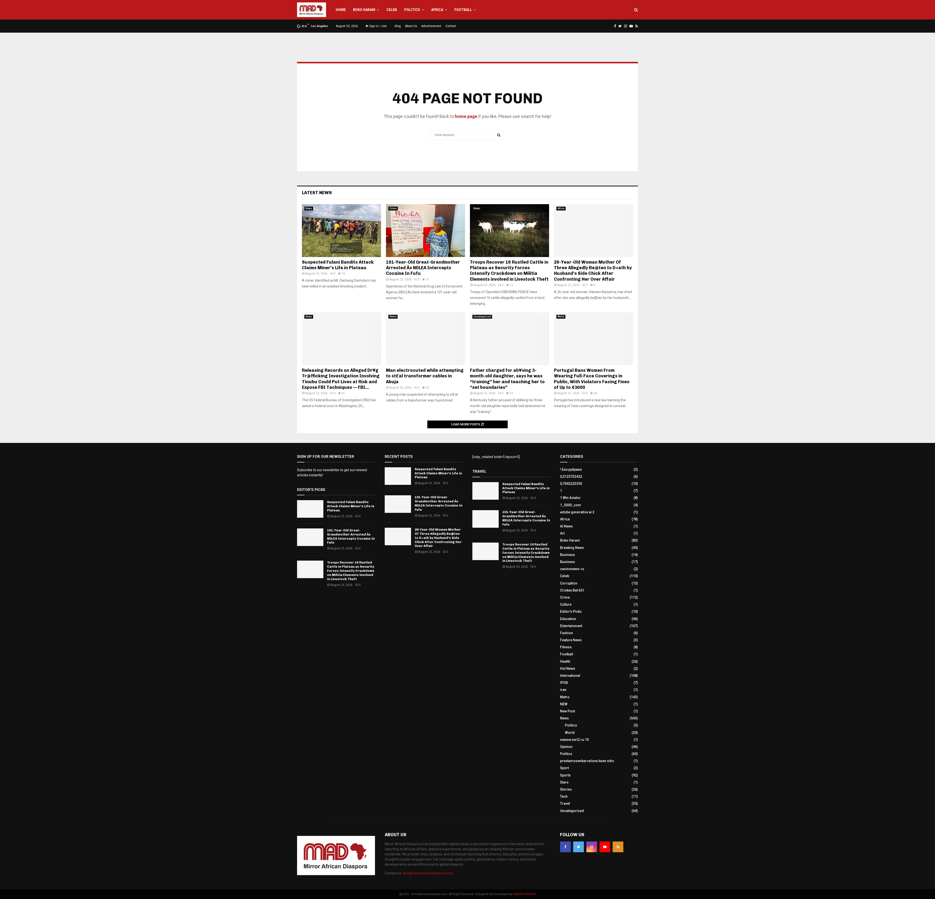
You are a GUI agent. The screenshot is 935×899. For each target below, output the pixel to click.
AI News (566, 526)
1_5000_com (570, 505)
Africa (437, 10)
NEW (563, 704)
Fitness (566, 647)
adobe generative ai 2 (577, 512)
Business (567, 555)
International (570, 676)
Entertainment (571, 626)
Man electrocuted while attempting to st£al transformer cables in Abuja (425, 376)
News (309, 208)
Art (562, 533)
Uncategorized (482, 316)
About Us (411, 26)
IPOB (564, 683)
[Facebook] (565, 847)
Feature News (571, 640)
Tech (564, 796)
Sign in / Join (378, 26)
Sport (564, 768)
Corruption (568, 583)
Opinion (566, 747)
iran (563, 690)
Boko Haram (364, 10)
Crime (393, 208)
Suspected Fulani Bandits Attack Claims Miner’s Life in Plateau (338, 264)
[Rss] (618, 847)
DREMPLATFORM (524, 894)
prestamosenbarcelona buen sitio (587, 761)
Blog (398, 26)
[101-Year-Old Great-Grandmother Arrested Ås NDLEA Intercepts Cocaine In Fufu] (425, 230)
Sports (565, 775)
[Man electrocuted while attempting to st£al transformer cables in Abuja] (425, 338)
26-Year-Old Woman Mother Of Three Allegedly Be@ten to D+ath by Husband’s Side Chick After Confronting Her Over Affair (593, 270)
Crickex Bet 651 (572, 590)
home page (466, 116)
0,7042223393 (571, 484)
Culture (565, 604)
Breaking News (572, 548)
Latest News (317, 192)
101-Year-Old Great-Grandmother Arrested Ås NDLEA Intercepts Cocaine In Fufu (423, 267)
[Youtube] (604, 847)
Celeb (391, 10)
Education (568, 619)
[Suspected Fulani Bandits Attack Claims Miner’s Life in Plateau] (341, 230)
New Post (567, 711)
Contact (450, 26)
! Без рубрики (571, 469)
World (561, 316)
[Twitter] (578, 847)
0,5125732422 (571, 476)
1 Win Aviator (570, 498)
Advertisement (431, 26)
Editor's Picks (571, 611)
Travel (565, 803)
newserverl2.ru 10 (574, 740)
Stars (564, 782)
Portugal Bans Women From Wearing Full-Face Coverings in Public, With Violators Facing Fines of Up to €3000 (591, 379)
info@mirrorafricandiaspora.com (428, 873)
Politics (412, 10)
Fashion (566, 633)
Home (341, 10)
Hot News (567, 668)
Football (463, 10)
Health (565, 661)
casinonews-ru (572, 569)
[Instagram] (591, 847)
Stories (566, 789)
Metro (393, 316)
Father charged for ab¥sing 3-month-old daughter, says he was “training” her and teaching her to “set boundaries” (507, 379)
